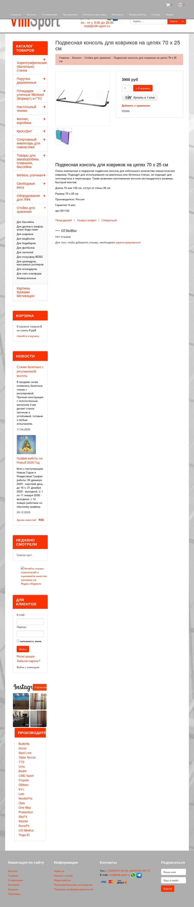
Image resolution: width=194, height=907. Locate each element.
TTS (21, 762)
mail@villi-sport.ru (97, 26)
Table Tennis (27, 757)
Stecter (23, 821)
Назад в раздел (86, 220)
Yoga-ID (24, 835)
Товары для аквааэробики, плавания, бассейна (28, 161)
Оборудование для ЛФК (28, 197)
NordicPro (25, 798)
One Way (25, 807)
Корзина (13, 889)
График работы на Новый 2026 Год (29, 460)
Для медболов (25, 238)
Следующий (109, 220)
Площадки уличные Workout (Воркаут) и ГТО (30, 94)
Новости (59, 871)
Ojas (22, 803)
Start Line (25, 753)
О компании (49, 14)
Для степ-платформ (29, 273)
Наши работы (137, 14)
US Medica (26, 830)
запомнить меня (30, 641)
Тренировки (70, 14)
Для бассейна (25, 222)
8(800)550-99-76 (139, 870)
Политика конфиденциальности (73, 889)
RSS (41, 520)
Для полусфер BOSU (30, 257)
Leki (21, 794)
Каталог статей (63, 875)
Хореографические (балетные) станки (32, 66)
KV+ (21, 789)
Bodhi (23, 771)
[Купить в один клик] (140, 97)
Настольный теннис (26, 108)
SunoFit (24, 825)
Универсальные (26, 278)
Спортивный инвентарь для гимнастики (28, 143)
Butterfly (24, 743)
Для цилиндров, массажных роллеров (30, 262)
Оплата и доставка (94, 14)
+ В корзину (143, 88)
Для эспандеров (27, 269)
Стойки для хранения (26, 209)
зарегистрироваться (128, 242)
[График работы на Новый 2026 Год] (26, 444)
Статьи (156, 14)
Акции (169, 14)
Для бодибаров (26, 243)
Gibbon (23, 784)
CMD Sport (26, 775)
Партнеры (14, 894)
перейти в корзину (28, 336)
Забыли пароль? (28, 661)
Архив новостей (26, 520)
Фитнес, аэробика (24, 120)
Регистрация (25, 656)
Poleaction (26, 812)
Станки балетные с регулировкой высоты (30, 371)
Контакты (117, 14)
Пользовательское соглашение (73, 884)
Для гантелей (25, 252)
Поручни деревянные (26, 80)
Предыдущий (63, 220)
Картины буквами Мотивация (25, 292)
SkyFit (23, 816)
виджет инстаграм (33, 724)
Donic (23, 748)
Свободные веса (26, 185)
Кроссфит (24, 130)
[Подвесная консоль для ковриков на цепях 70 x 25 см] (82, 98)
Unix (22, 766)
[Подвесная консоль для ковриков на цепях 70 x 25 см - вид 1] (63, 136)
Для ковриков (25, 234)
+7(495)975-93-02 (117, 870)
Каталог (31, 14)
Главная (16, 14)
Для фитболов (25, 247)
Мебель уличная (30, 174)
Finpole (24, 780)
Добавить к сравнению (136, 105)
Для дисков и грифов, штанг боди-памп (30, 227)
